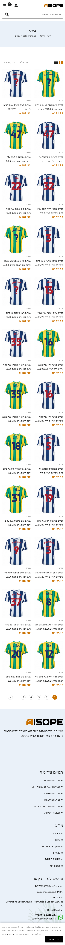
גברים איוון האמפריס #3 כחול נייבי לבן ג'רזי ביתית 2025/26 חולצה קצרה (49, 576)
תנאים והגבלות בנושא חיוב (46, 786)
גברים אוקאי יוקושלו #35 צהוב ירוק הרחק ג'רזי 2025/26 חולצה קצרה (16, 420)
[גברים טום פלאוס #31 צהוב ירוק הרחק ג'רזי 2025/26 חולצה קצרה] (16, 499)
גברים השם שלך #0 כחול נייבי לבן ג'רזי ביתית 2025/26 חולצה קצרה (17, 109)
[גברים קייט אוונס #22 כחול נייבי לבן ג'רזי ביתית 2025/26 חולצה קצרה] (16, 187)
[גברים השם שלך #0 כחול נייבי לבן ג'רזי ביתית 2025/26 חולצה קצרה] (16, 83)
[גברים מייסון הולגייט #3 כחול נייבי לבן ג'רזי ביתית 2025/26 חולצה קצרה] (48, 239)
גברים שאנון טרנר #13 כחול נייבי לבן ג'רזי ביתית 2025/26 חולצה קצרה (49, 317)
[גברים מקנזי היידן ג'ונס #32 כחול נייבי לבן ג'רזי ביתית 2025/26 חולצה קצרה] (48, 187)
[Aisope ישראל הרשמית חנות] (53, 5)
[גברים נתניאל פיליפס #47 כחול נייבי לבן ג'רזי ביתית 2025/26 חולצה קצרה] (48, 135)
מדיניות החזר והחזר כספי (46, 806)
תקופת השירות (52, 812)
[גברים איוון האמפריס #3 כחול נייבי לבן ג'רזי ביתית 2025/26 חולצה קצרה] (48, 551)
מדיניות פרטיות (52, 780)
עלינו (57, 840)
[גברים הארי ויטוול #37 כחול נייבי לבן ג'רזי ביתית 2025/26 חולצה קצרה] (16, 603)
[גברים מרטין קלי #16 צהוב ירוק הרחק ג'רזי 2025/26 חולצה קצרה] (48, 343)
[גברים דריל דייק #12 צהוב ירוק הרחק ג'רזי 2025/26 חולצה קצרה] (48, 655)
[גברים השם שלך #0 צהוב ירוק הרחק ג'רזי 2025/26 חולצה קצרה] (48, 83)
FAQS (56, 853)
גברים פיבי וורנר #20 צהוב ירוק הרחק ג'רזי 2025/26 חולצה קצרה (18, 680)
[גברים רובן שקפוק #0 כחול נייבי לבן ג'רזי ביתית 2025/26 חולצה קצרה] (16, 291)
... (16, 696)
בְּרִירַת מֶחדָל (12, 62)
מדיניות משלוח (52, 799)
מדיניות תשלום (52, 793)
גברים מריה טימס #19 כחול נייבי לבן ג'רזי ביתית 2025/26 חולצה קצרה (49, 525)
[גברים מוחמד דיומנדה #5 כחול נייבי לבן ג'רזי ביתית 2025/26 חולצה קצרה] (48, 447)
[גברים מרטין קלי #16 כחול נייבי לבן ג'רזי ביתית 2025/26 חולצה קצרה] (48, 395)
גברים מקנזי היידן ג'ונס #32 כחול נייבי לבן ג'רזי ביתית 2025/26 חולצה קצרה (50, 213)
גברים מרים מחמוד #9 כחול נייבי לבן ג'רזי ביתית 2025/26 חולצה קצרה (17, 576)
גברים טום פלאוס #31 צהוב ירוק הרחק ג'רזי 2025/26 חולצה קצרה (18, 525)
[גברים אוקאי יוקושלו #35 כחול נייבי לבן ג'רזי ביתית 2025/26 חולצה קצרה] (16, 343)
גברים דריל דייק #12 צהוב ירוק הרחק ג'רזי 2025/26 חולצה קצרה (49, 680)
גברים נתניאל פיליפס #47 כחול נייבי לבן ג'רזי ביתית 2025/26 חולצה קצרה (51, 161)
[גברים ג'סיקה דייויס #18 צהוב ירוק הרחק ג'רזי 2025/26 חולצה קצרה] (16, 447)
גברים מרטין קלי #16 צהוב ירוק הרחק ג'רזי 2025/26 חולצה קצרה (50, 368)
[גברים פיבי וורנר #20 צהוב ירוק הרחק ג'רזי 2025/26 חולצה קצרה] (16, 655)
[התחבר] (16, 5)
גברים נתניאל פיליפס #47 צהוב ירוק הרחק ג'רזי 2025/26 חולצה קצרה (17, 161)
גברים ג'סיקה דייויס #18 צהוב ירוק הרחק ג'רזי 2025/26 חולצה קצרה (17, 473)
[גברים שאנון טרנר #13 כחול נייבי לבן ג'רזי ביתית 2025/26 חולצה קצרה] (48, 291)
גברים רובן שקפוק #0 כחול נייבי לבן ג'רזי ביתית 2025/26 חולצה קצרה (17, 317)
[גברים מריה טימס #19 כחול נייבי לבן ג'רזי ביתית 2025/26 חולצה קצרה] (48, 499)
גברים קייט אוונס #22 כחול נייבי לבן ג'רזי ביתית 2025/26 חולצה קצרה (17, 213)
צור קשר (55, 833)
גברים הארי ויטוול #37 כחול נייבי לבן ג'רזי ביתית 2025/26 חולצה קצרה (17, 628)
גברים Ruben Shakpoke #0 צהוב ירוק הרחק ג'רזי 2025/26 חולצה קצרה (17, 265)
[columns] (61, 62)
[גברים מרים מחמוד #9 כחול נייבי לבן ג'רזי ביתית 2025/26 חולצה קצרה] (16, 551)
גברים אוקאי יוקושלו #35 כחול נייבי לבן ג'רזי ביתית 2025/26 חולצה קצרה (17, 368)
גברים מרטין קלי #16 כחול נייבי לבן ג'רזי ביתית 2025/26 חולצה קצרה (49, 420)
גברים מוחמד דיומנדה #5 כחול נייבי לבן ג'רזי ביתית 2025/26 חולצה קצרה (51, 473)
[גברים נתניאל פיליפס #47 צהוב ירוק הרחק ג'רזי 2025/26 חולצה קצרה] (16, 135)
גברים (61, 100)
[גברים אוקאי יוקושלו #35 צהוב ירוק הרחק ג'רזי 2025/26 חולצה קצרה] (16, 395)
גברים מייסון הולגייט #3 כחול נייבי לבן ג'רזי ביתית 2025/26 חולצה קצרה (49, 265)
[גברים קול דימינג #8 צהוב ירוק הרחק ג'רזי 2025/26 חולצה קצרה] (48, 603)
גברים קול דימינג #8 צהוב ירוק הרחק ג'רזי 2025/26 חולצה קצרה (49, 628)
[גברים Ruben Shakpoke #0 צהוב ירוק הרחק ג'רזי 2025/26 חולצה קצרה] (16, 239)
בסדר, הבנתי (54, 939)
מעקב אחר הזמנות (50, 846)
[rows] (56, 62)
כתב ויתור (55, 866)
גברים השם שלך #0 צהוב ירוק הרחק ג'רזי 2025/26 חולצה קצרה (49, 109)
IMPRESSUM (52, 859)
